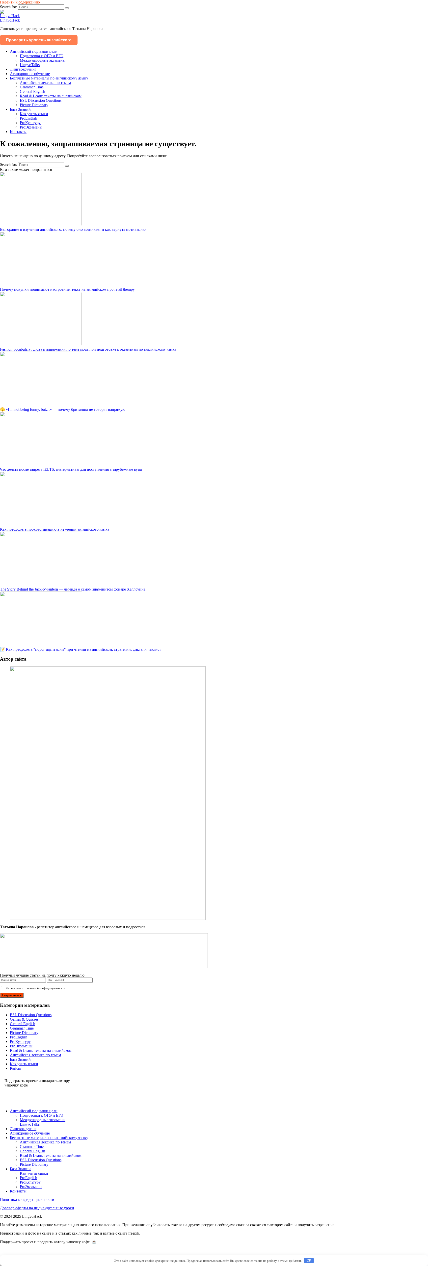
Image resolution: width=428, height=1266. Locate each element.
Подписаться (12, 995)
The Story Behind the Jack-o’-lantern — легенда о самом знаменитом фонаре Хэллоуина (72, 589)
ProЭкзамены (31, 127)
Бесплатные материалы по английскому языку (49, 78)
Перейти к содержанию (20, 2)
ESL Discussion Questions (40, 100)
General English (32, 91)
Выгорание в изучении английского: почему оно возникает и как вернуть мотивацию (73, 229)
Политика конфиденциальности (27, 1199)
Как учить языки (34, 114)
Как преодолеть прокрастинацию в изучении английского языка (54, 529)
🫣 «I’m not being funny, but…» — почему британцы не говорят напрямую (62, 409)
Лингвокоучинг (23, 69)
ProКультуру (30, 123)
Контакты (18, 131)
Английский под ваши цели (33, 51)
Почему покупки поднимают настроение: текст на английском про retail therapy (67, 289)
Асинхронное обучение (30, 74)
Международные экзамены (42, 60)
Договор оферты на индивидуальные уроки (37, 1208)
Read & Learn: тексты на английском (50, 96)
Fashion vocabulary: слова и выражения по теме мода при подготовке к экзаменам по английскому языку (88, 349)
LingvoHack (10, 20)
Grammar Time (32, 87)
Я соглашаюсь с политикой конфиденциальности (35, 988)
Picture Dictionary (34, 105)
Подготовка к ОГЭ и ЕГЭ (41, 56)
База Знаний (20, 109)
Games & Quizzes (24, 1019)
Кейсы (15, 1068)
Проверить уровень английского (39, 40)
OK (309, 1260)
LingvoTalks (30, 65)
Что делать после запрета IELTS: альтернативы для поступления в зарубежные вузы (71, 469)
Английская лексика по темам (45, 82)
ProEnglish (28, 118)
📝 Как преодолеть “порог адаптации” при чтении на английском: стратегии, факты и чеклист (80, 649)
